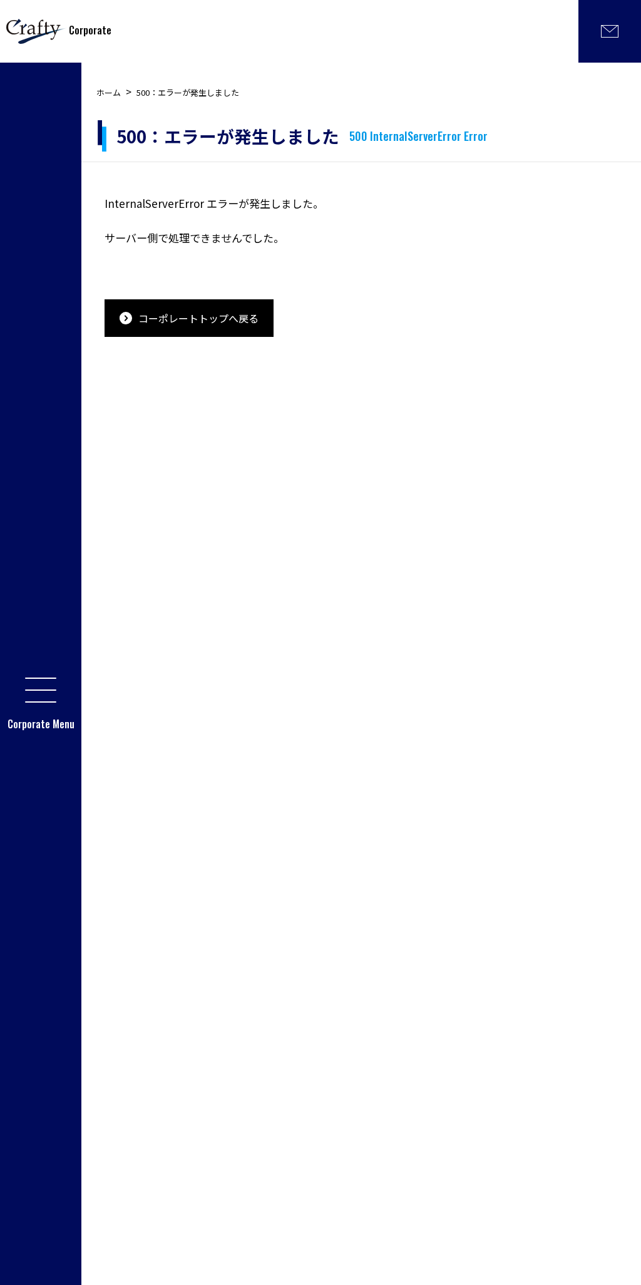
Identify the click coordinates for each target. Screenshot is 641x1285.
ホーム (108, 92)
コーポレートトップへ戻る (198, 318)
